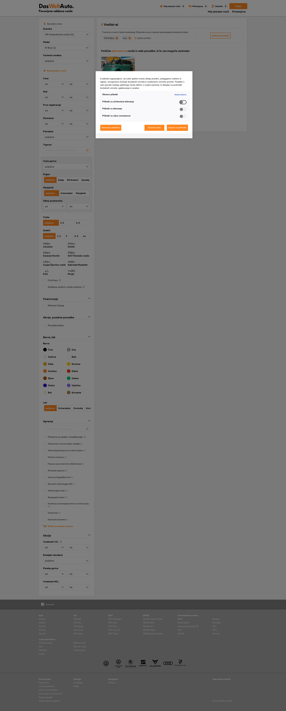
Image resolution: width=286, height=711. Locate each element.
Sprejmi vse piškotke (177, 128)
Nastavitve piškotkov (111, 128)
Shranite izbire (154, 128)
